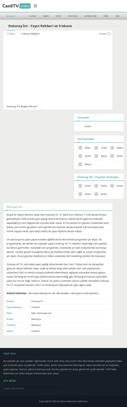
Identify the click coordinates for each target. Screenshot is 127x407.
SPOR (58, 16)
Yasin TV (120, 156)
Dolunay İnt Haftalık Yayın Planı (104, 194)
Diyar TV (104, 156)
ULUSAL (32, 16)
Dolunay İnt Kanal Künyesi (88, 185)
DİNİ (117, 16)
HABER (46, 16)
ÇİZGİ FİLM (72, 16)
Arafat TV (88, 156)
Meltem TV (120, 147)
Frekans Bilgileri (31, 33)
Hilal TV (88, 147)
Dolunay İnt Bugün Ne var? (22, 106)
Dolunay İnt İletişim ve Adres (104, 185)
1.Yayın (11, 33)
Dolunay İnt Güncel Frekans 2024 (88, 194)
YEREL (106, 16)
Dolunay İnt (88, 126)
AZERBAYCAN (90, 16)
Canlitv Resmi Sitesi (13, 388)
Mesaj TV (88, 164)
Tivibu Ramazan (104, 147)
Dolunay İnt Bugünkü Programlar (120, 185)
